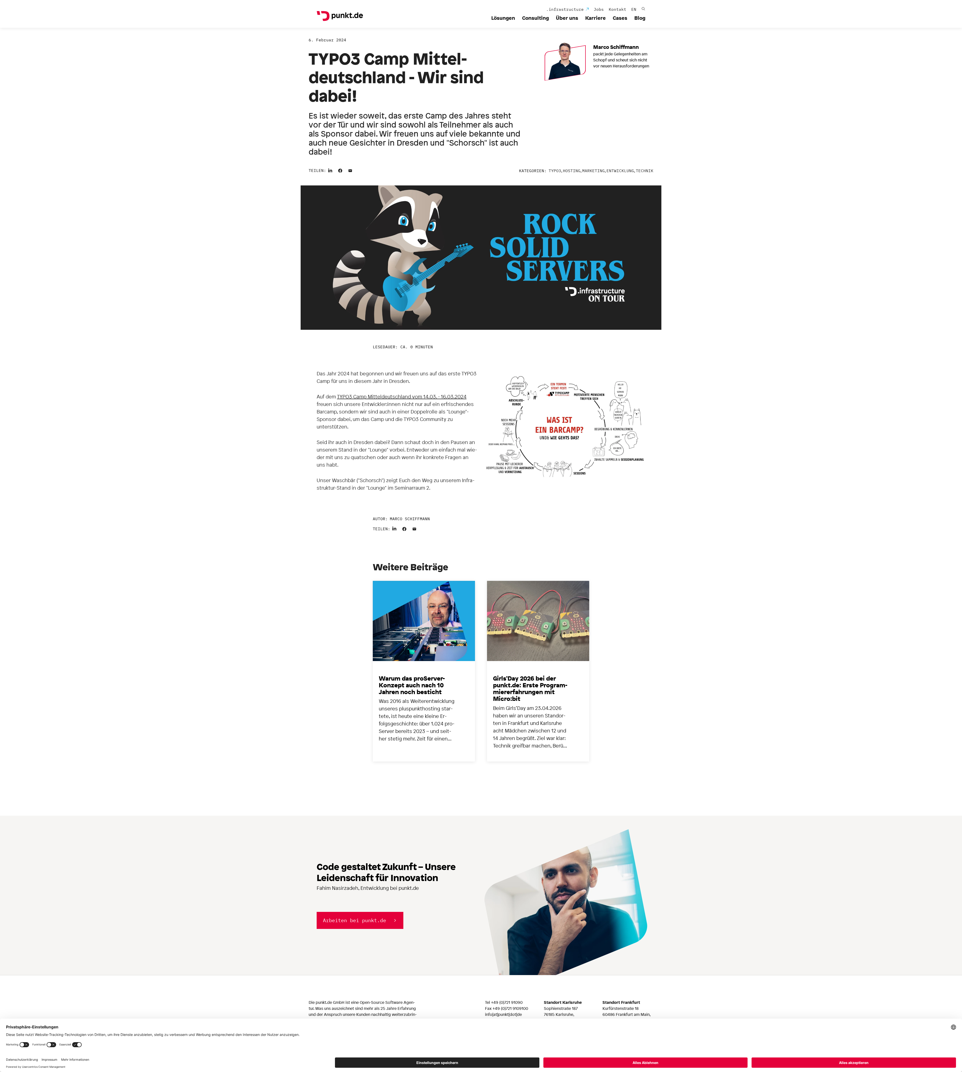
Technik (644, 170)
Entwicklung (620, 170)
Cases (620, 18)
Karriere (595, 18)
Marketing (593, 170)
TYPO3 (555, 170)
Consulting (535, 18)
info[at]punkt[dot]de (503, 1014)
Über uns (567, 18)
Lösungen (503, 18)
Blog (639, 18)
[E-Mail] (350, 169)
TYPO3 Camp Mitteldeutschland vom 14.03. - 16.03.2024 (401, 396)
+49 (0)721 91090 (507, 1002)
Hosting (571, 170)
